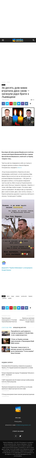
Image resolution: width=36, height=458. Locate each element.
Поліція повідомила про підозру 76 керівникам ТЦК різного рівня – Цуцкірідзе (18, 373)
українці (4, 298)
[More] (30, 103)
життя (8, 296)
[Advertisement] (18, 19)
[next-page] (19, 357)
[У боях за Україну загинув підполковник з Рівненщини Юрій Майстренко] (6, 341)
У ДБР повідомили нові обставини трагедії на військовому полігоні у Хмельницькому (18, 380)
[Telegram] (18, 103)
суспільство (24, 296)
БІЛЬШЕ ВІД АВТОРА (19, 327)
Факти (19, 167)
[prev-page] (16, 357)
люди (12, 296)
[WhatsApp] (15, 103)
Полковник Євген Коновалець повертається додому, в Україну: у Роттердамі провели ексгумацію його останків (17, 366)
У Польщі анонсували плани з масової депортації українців (18, 394)
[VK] (26, 103)
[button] (3, 40)
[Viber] (22, 103)
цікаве (9, 298)
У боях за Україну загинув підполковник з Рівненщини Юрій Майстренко (22, 341)
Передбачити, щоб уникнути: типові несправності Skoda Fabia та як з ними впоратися (22, 333)
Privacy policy (18, 421)
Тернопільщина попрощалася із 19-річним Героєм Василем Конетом (9, 319)
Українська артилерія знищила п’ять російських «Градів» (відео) (26, 319)
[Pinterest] (11, 103)
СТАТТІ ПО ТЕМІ (7, 327)
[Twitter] (7, 103)
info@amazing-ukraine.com (23, 425)
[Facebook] (3, 103)
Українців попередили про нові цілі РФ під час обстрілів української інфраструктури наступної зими (17, 387)
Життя (8, 82)
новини (17, 296)
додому (3, 82)
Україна (30, 296)
